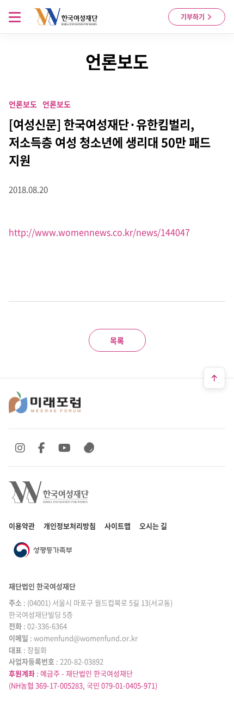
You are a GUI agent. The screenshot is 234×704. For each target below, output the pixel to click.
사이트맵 (117, 526)
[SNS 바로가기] (89, 447)
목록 (117, 340)
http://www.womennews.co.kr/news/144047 (99, 231)
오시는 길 (153, 526)
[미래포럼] (45, 402)
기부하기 (193, 17)
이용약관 (22, 526)
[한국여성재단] (66, 17)
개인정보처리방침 (70, 526)
